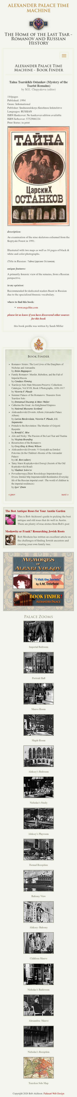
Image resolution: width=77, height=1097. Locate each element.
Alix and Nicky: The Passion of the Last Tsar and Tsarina (39, 435)
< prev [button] (11, 494)
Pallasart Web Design (54, 1093)
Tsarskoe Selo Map (38, 1083)
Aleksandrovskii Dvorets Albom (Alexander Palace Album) (36, 413)
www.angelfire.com (27, 307)
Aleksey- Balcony (39, 927)
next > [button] (65, 494)
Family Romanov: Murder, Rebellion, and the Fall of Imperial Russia (37, 376)
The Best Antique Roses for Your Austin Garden (35, 511)
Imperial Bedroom (38, 647)
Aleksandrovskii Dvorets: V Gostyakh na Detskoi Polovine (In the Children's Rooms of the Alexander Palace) (36, 453)
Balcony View (38, 896)
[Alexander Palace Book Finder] (38, 599)
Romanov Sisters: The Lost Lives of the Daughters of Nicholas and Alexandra (37, 365)
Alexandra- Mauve (38, 1020)
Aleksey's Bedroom (39, 771)
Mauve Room (38, 709)
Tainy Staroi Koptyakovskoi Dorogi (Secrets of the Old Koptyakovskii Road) (38, 464)
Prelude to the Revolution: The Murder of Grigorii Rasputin (35, 427)
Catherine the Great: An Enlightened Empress (33, 405)
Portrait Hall (38, 678)
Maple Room (38, 740)
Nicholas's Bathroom (38, 989)
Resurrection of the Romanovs (26, 442)
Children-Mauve (38, 958)
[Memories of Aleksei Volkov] (38, 564)
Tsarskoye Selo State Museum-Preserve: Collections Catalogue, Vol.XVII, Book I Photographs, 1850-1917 (38, 386)
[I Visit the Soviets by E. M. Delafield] (38, 581)
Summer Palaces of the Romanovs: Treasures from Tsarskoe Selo (36, 396)
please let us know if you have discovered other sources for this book (38, 316)
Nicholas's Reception (38, 1052)
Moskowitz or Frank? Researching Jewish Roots (34, 531)
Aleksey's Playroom (38, 834)
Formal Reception (38, 865)
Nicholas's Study (38, 802)
